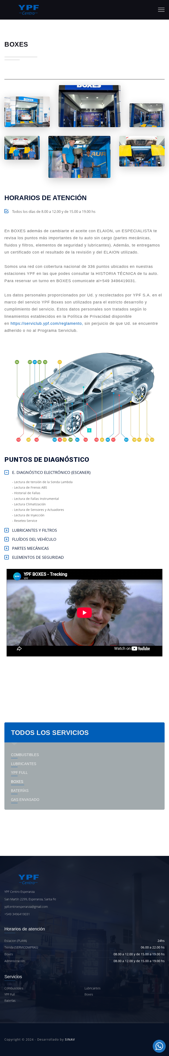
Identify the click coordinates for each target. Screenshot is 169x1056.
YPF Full (9, 994)
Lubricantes (92, 988)
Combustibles (13, 988)
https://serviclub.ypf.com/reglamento (46, 323)
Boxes (88, 994)
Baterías (10, 1000)
